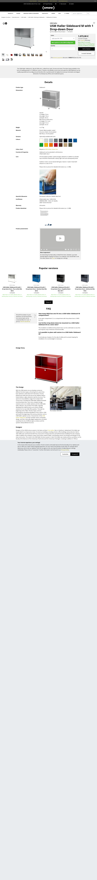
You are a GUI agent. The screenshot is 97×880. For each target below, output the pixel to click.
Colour (52, 35)
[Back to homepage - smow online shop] (48, 8)
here (53, 258)
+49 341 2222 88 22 (25, 321)
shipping (82, 40)
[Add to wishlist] (94, 23)
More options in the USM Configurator (62, 42)
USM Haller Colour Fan (51, 149)
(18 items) (51, 17)
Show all (48, 302)
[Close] (95, 1)
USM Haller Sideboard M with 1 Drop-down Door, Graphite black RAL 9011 (60, 289)
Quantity (53, 45)
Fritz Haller (51, 430)
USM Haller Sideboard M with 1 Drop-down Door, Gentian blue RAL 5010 (36, 289)
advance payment (57, 57)
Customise (65, 454)
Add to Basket (86, 49)
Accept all (75, 454)
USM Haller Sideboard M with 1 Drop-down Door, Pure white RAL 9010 (12, 289)
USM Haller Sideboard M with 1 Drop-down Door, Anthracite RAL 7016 (85, 289)
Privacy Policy (65, 450)
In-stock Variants (86, 53)
